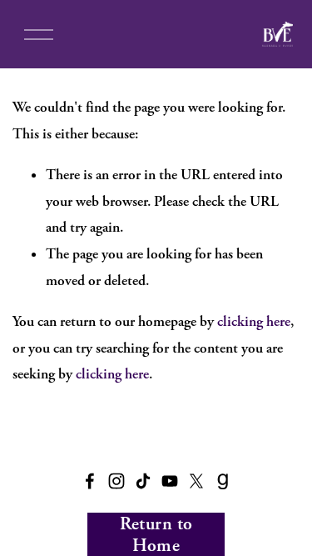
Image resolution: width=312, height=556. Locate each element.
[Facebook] (90, 481)
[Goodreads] (223, 481)
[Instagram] (116, 481)
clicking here (253, 321)
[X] (196, 481)
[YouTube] (169, 481)
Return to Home (156, 534)
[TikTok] (143, 481)
